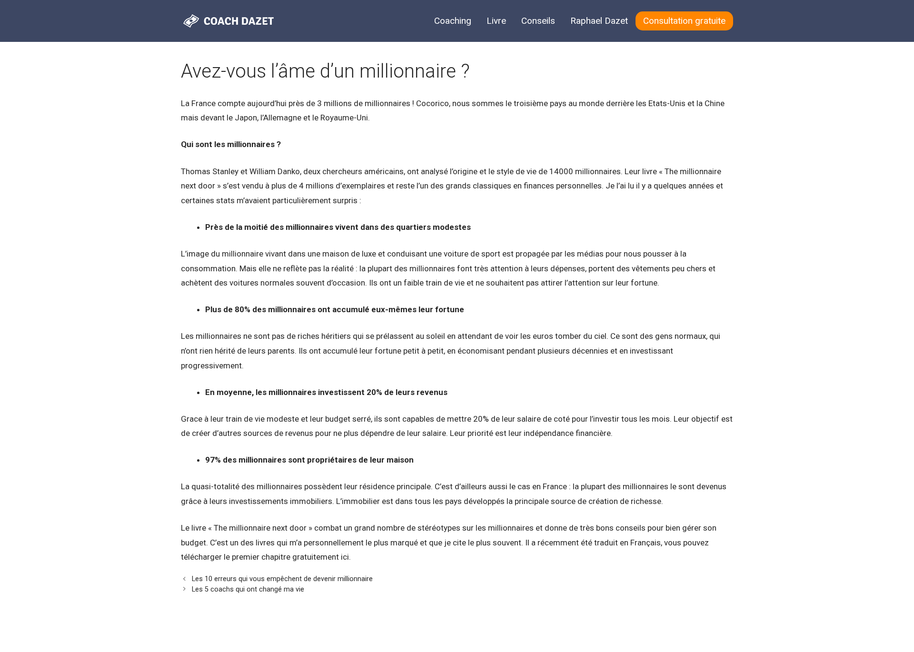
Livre (496, 20)
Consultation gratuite (684, 20)
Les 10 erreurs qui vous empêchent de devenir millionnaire (282, 579)
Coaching (452, 20)
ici (345, 557)
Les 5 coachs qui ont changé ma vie (248, 589)
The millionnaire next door (260, 528)
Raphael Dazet (599, 20)
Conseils (538, 20)
